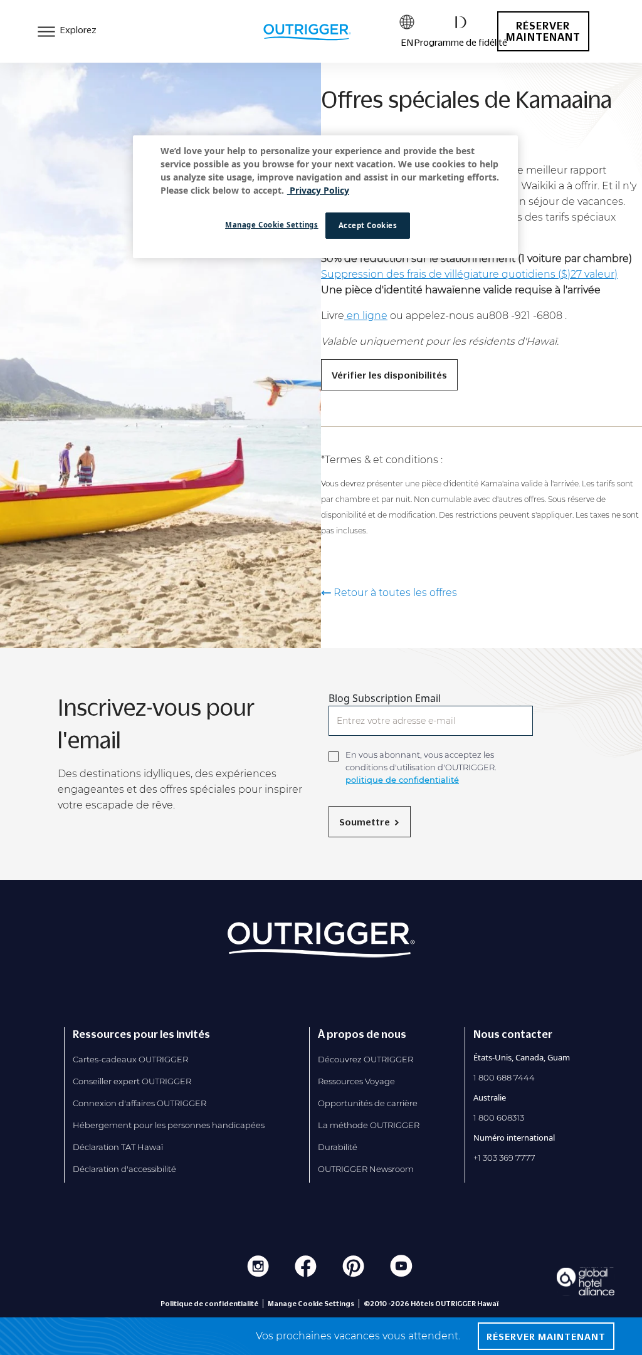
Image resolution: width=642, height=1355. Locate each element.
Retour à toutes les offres (395, 593)
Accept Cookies (368, 225)
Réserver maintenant (543, 31)
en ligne (365, 316)
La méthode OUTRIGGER (368, 1125)
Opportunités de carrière (368, 1103)
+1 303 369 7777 (504, 1158)
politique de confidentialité (402, 780)
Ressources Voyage (356, 1081)
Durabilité (337, 1147)
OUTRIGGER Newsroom (366, 1169)
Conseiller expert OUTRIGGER (132, 1081)
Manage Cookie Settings (271, 224)
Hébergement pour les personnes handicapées (169, 1125)
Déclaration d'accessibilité (124, 1169)
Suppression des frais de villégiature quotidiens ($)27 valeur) (469, 274)
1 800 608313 (498, 1117)
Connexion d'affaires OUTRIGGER (139, 1103)
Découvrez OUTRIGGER (365, 1059)
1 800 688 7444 (504, 1077)
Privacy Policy (318, 190)
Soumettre (364, 822)
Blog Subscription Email (385, 698)
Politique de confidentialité (209, 1303)
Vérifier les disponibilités (389, 375)
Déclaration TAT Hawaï (118, 1147)
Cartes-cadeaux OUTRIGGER (130, 1059)
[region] (325, 196)
